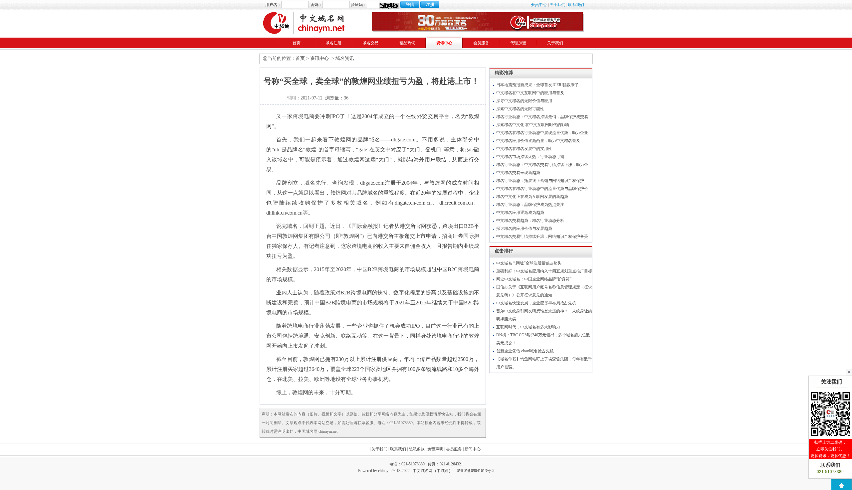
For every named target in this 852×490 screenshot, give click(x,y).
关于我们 (557, 4)
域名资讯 (344, 58)
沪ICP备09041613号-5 (475, 470)
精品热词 (407, 43)
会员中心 (539, 4)
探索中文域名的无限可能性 (520, 108)
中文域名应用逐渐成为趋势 (520, 212)
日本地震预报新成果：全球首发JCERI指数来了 (537, 84)
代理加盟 (518, 43)
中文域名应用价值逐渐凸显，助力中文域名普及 (538, 140)
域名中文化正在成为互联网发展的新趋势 (532, 196)
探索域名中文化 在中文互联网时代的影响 (532, 124)
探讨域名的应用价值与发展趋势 (524, 228)
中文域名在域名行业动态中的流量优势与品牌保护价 (542, 188)
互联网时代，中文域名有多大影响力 (528, 327)
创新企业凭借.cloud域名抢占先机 (525, 351)
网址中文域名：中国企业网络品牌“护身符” (533, 279)
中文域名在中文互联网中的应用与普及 (530, 92)
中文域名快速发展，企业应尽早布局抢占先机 (536, 303)
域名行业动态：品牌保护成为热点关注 (530, 204)
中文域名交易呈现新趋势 (518, 172)
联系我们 (576, 4)
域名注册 (333, 43)
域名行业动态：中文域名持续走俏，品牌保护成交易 (542, 116)
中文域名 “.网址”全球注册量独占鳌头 (528, 263)
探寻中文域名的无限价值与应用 (524, 100)
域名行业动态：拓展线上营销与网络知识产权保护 (540, 180)
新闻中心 (473, 449)
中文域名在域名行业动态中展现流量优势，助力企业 (542, 132)
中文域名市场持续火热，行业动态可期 (530, 156)
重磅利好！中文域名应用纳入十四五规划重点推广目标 (544, 271)
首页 (297, 43)
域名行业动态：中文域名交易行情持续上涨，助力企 (542, 164)
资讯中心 (444, 43)
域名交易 (370, 43)
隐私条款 (417, 449)
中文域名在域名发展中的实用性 (524, 148)
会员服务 (481, 43)
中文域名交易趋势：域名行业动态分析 (530, 220)
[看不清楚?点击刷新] (389, 6)
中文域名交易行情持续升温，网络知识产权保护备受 (542, 236)
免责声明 (435, 449)
